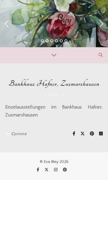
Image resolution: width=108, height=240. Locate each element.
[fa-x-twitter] (47, 170)
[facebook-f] (38, 170)
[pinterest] (65, 170)
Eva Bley (54, 19)
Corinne (19, 133)
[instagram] (56, 170)
